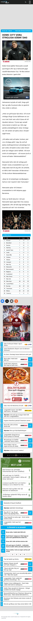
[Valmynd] (30, 2)
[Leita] (25, 2)
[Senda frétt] (11, 301)
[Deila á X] (7, 301)
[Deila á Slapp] (16, 301)
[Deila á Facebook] (2, 301)
